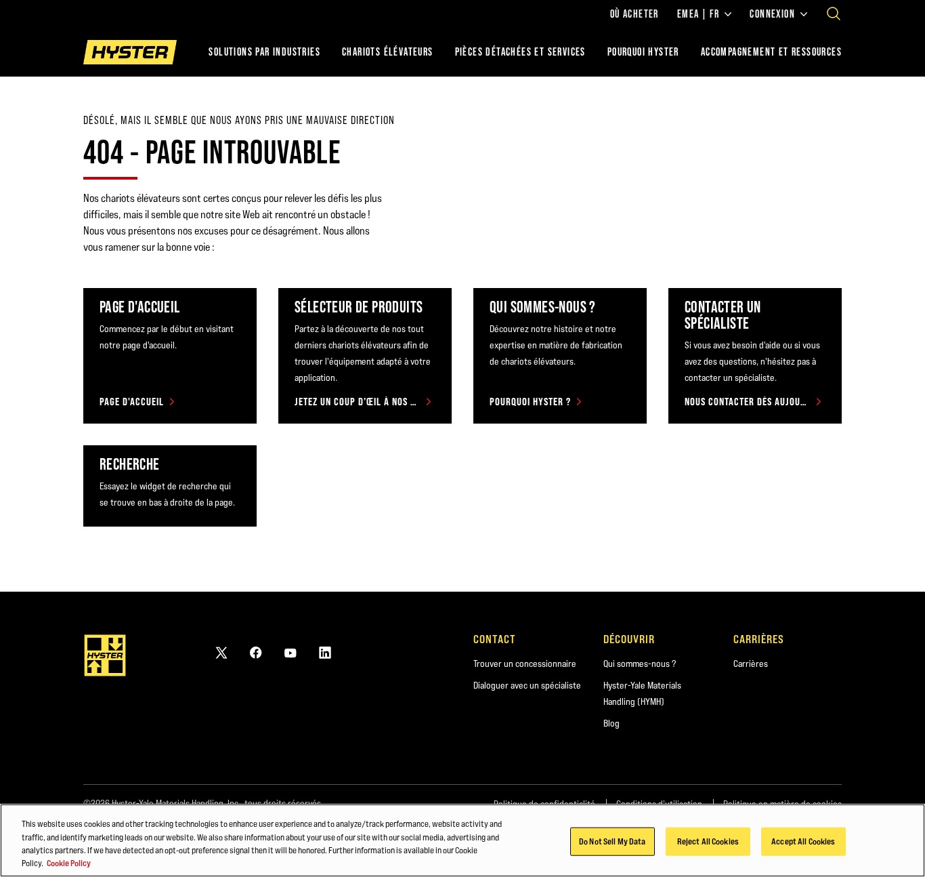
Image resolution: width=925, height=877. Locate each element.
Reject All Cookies (708, 841)
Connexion (772, 14)
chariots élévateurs (387, 51)
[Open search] (833, 13)
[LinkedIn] (325, 652)
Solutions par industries (264, 51)
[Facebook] (256, 652)
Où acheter (634, 14)
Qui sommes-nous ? (639, 663)
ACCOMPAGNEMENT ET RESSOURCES (771, 51)
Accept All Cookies (803, 841)
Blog (611, 723)
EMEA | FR (698, 14)
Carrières (750, 663)
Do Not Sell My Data (612, 841)
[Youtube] (290, 652)
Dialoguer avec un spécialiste (527, 685)
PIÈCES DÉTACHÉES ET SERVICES (520, 51)
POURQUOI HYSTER (643, 51)
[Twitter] (221, 652)
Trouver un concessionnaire (524, 663)
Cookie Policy (69, 862)
